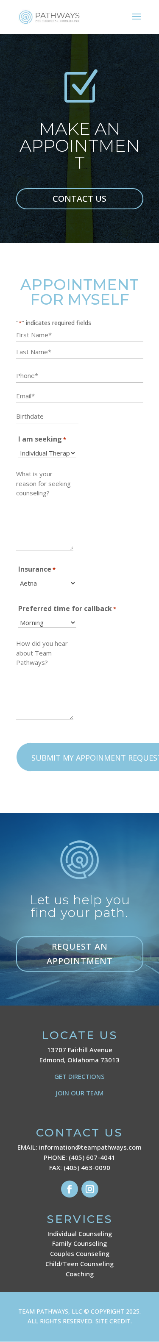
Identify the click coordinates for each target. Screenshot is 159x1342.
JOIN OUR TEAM (79, 1093)
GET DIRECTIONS (79, 1076)
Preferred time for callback (67, 608)
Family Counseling (79, 1243)
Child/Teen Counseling (79, 1263)
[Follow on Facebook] (69, 1189)
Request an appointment (80, 954)
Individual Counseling (79, 1233)
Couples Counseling (79, 1253)
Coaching (80, 1274)
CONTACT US (79, 198)
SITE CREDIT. (113, 1321)
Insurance (37, 569)
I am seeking (42, 439)
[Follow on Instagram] (89, 1189)
